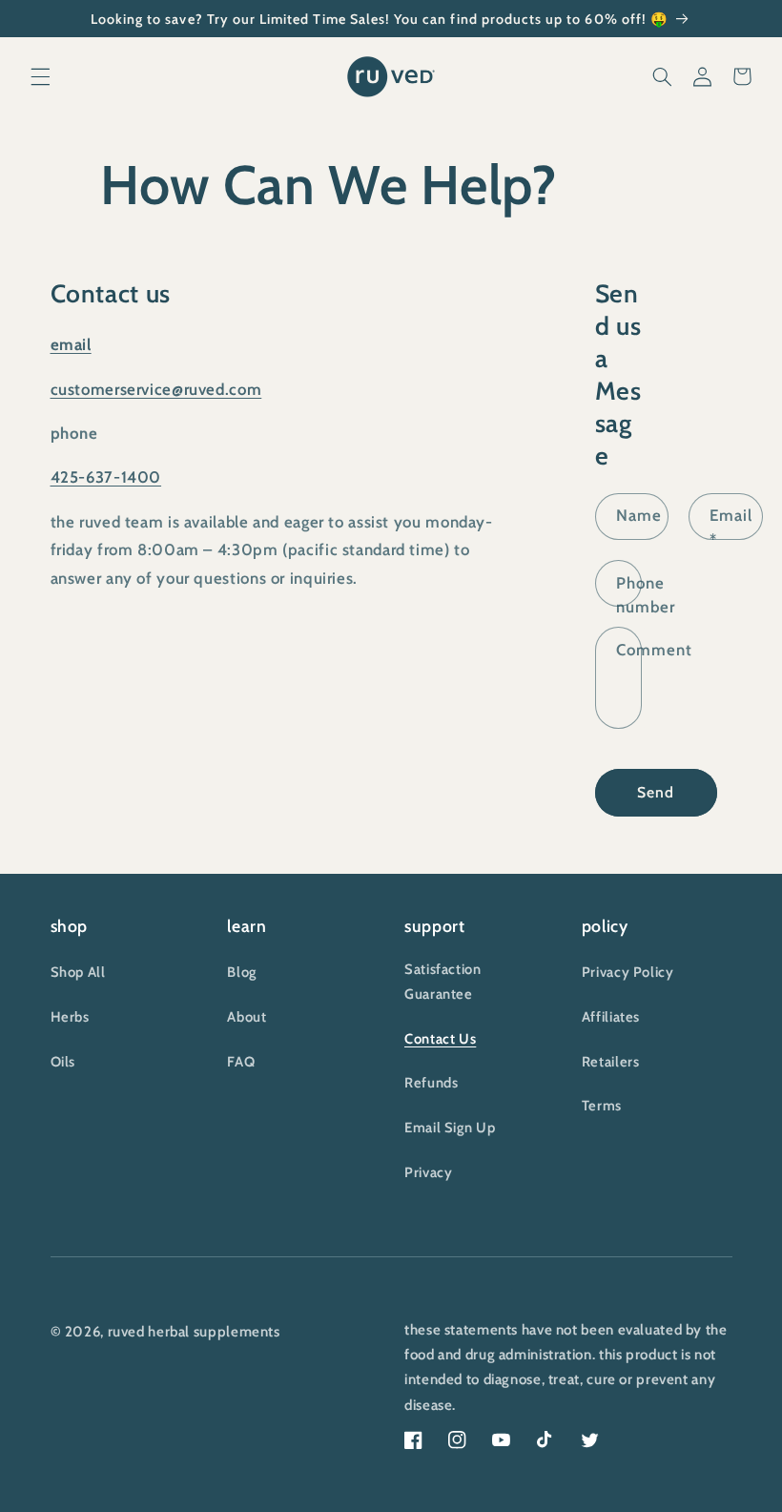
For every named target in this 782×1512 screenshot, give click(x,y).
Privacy (428, 1172)
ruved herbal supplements (194, 1331)
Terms (602, 1105)
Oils (63, 1061)
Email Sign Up (449, 1127)
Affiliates (611, 1016)
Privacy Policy (628, 972)
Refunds (431, 1082)
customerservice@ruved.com (156, 389)
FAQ (241, 1061)
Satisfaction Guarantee (443, 982)
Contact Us (440, 1038)
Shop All (78, 972)
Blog (242, 972)
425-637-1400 (106, 477)
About (246, 1016)
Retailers (611, 1061)
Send (655, 792)
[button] (40, 76)
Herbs (70, 1016)
